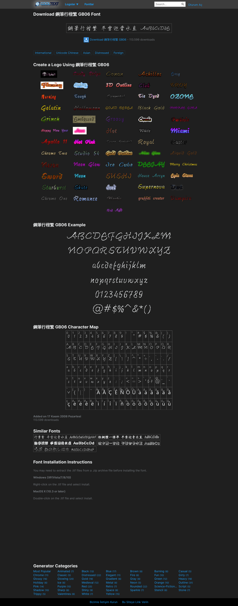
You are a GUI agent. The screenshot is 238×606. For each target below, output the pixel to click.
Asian (86, 52)
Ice (61, 582)
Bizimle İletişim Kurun (103, 602)
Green (160, 578)
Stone (184, 590)
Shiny (87, 590)
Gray (135, 578)
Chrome (40, 575)
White (87, 594)
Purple (64, 586)
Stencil (160, 590)
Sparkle (137, 590)
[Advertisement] (16, 63)
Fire (134, 575)
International (43, 52)
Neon (135, 582)
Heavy (185, 578)
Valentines (66, 594)
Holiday (40, 582)
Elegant (113, 575)
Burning (161, 571)
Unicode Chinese (67, 52)
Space (112, 590)
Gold (87, 578)
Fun (159, 575)
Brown (136, 571)
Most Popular (42, 571)
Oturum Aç (195, 4)
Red (87, 586)
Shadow (41, 590)
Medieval (90, 582)
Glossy (40, 578)
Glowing (65, 578)
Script (184, 586)
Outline (186, 582)
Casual (185, 571)
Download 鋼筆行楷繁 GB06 (107, 39)
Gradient (113, 578)
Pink (38, 586)
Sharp (63, 590)
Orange (161, 582)
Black (88, 571)
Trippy (39, 594)
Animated (65, 571)
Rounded (138, 586)
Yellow (113, 594)
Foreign (118, 52)
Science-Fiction (166, 586)
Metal (111, 582)
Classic (64, 575)
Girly (184, 575)
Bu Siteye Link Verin (135, 602)
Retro (111, 586)
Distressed (102, 52)
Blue (111, 571)
